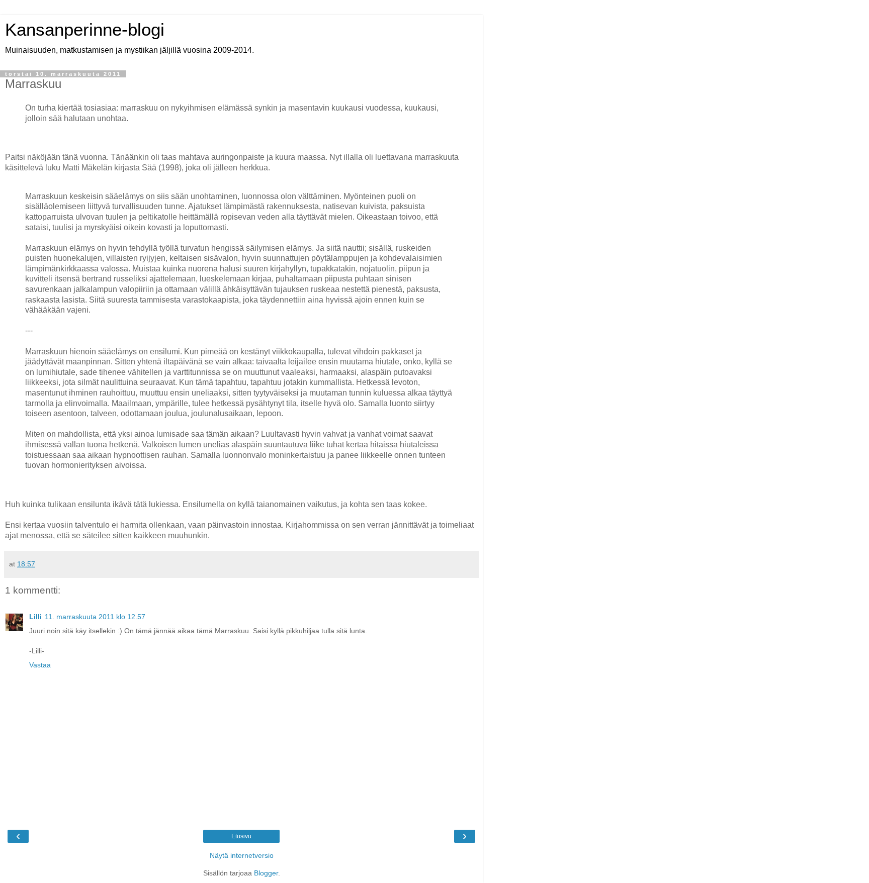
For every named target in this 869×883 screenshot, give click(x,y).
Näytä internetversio (242, 855)
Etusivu (241, 836)
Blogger (266, 873)
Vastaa (40, 665)
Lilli (35, 617)
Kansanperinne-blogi (84, 29)
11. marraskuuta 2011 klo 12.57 (95, 617)
